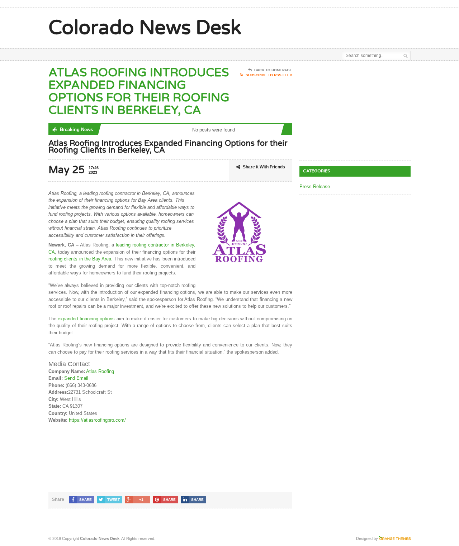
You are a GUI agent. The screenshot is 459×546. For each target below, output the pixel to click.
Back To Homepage (273, 70)
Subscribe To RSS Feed (269, 75)
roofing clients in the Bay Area (79, 259)
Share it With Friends (264, 166)
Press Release (314, 186)
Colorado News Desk (144, 28)
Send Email (76, 378)
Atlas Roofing (100, 371)
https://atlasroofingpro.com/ (97, 420)
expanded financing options (86, 318)
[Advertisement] (327, 26)
